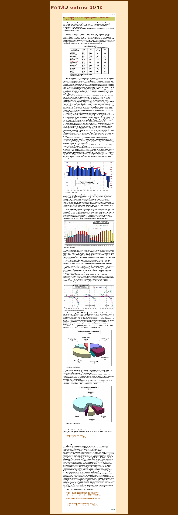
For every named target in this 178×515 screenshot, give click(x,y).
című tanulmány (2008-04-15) (80, 501)
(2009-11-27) (82, 492)
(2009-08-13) (81, 493)
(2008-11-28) (83, 498)
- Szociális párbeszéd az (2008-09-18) (82, 505)
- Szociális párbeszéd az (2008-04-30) (80, 503)
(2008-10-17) (83, 495)
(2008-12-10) (82, 494)
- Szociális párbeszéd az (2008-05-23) (81, 504)
